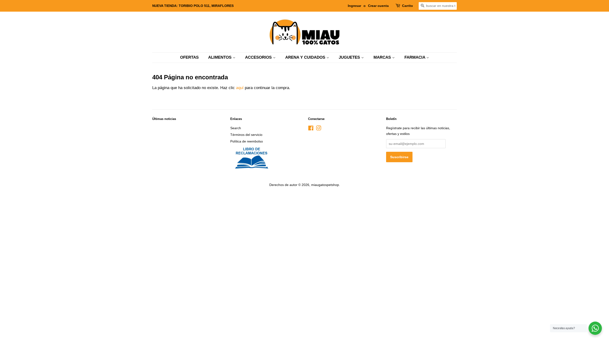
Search (235, 128)
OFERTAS (189, 57)
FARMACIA (415, 57)
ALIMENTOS (220, 57)
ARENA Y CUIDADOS (305, 57)
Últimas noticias (164, 119)
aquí (240, 88)
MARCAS (382, 57)
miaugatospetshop (325, 185)
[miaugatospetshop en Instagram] (318, 129)
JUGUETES (350, 57)
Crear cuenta (378, 6)
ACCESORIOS (259, 57)
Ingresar (354, 6)
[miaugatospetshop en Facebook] (311, 129)
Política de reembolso (246, 141)
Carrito (407, 6)
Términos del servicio (246, 135)
